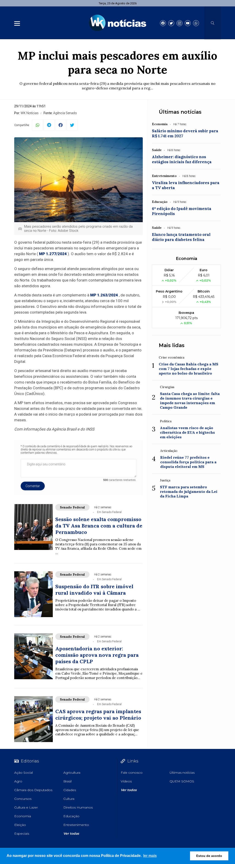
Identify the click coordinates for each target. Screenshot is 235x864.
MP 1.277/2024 (53, 253)
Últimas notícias (180, 112)
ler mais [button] (150, 856)
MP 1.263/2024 (104, 295)
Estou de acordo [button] (209, 856)
